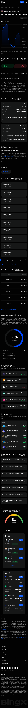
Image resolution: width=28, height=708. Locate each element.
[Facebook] (10, 668)
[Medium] (17, 668)
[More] (20, 668)
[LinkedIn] (15, 668)
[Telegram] (4, 668)
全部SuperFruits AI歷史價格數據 (8, 309)
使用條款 (4, 629)
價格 (6, 7)
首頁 (2, 7)
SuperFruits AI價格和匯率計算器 (8, 264)
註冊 (22, 2)
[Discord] (7, 668)
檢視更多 (13, 565)
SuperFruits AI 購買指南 (7, 156)
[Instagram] (12, 668)
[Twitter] (2, 668)
